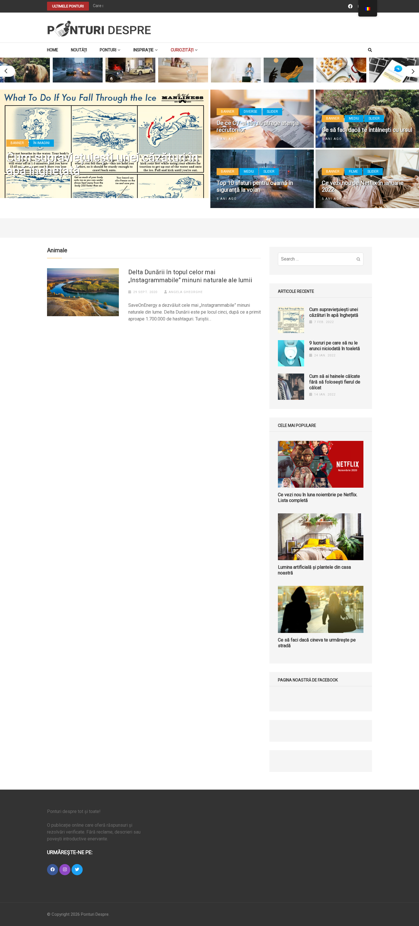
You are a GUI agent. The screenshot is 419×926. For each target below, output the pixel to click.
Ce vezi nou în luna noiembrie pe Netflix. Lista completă (317, 497)
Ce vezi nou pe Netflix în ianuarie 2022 (363, 186)
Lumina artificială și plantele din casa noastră (314, 570)
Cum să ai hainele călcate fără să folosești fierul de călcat (334, 382)
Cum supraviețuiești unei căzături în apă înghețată (102, 163)
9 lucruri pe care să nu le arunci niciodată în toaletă (334, 345)
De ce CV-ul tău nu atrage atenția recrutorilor (258, 126)
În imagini (41, 143)
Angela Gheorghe (186, 292)
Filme (353, 172)
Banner (17, 143)
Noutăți (79, 50)
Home (52, 50)
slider (272, 112)
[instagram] (64, 869)
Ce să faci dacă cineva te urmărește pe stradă (317, 642)
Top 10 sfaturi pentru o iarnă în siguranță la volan (255, 186)
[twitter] (77, 869)
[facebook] (52, 869)
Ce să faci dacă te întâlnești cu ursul (367, 129)
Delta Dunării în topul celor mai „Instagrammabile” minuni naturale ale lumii (190, 276)
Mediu (354, 118)
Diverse (250, 112)
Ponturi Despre (95, 914)
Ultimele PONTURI (68, 6)
